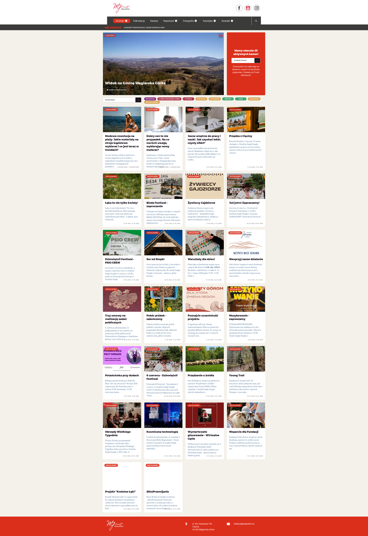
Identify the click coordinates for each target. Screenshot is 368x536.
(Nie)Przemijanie (157, 491)
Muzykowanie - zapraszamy (239, 317)
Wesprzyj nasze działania (246, 259)
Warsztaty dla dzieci (201, 259)
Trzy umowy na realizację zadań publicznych (116, 319)
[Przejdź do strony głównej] (120, 8)
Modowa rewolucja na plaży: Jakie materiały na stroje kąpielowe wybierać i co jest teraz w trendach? (122, 143)
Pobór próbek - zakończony (156, 317)
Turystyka (208, 20)
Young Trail (236, 375)
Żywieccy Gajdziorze (201, 203)
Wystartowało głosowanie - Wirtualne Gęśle (203, 435)
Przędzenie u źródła (201, 375)
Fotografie (188, 20)
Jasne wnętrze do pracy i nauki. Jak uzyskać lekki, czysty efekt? (204, 139)
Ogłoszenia (254, 99)
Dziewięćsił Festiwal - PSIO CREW (119, 260)
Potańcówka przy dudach (122, 375)
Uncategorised (152, 102)
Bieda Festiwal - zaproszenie (157, 204)
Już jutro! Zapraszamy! (244, 203)
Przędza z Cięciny (240, 136)
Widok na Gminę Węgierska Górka (135, 83)
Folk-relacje (139, 20)
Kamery (154, 20)
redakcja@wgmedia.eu (244, 523)
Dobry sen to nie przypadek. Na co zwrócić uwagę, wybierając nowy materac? (157, 143)
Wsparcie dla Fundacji (243, 432)
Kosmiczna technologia (162, 432)
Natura (228, 99)
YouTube (251, 6)
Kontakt (226, 20)
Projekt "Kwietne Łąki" (120, 491)
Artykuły (120, 20)
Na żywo (110, 35)
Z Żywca (188, 99)
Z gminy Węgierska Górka (169, 99)
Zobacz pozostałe (118, 90)
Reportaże (168, 20)
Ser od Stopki (155, 259)
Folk (241, 99)
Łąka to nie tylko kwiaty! (121, 203)
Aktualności (111, 110)
